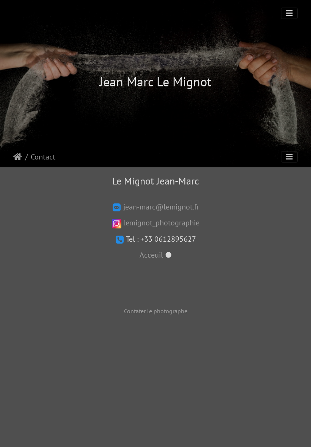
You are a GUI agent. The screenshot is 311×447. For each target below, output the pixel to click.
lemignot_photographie (160, 223)
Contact (43, 157)
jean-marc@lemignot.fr (160, 207)
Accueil (17, 157)
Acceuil (151, 255)
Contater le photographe (155, 311)
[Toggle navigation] (289, 13)
